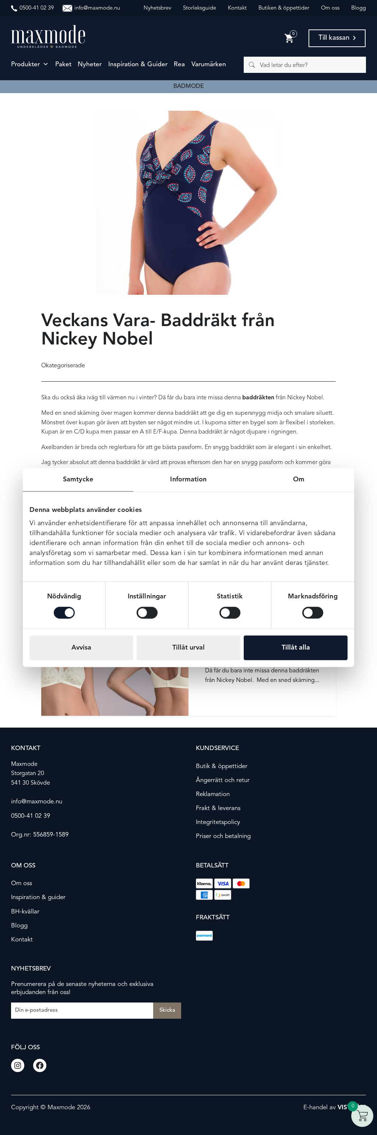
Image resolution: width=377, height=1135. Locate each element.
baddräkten (258, 398)
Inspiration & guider (138, 64)
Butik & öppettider (221, 766)
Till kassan (333, 38)
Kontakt (237, 8)
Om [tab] (298, 479)
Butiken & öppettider (283, 8)
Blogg (358, 8)
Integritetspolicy (218, 822)
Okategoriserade (63, 366)
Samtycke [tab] (78, 479)
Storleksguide (199, 8)
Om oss (330, 8)
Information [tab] (188, 479)
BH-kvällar (25, 912)
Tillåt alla (296, 647)
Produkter (25, 64)
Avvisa (81, 647)
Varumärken (208, 64)
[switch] (147, 612)
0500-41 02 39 (30, 816)
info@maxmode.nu (36, 802)
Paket (63, 64)
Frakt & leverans (218, 808)
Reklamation (213, 794)
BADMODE (188, 86)
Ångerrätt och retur (223, 780)
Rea (179, 64)
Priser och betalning (223, 836)
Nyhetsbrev (157, 8)
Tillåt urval (188, 647)
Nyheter (90, 64)
